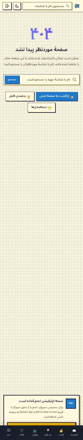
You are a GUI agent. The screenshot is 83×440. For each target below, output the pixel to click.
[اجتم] (77, 6)
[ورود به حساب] (7, 6)
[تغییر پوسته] (17, 6)
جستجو (12, 79)
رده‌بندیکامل (20, 96)
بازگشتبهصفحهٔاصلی (56, 96)
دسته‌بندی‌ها (41, 107)
